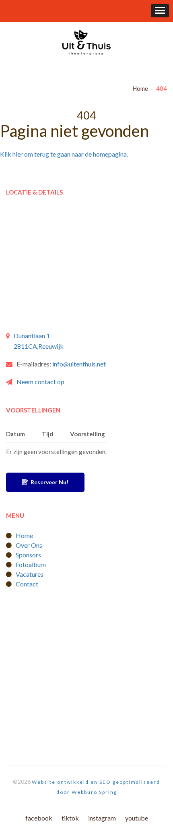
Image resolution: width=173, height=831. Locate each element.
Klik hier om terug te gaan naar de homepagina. (64, 154)
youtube (136, 818)
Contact (27, 584)
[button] (160, 10)
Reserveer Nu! (48, 482)
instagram (102, 818)
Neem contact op (40, 381)
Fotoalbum (31, 564)
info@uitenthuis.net (79, 364)
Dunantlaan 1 (32, 335)
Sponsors (28, 555)
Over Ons (29, 545)
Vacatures (29, 574)
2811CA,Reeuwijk (39, 346)
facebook (38, 818)
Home (140, 88)
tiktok (70, 818)
